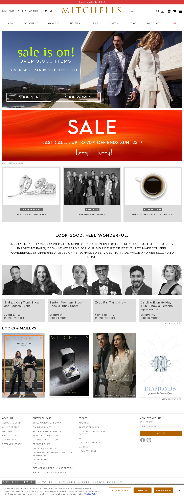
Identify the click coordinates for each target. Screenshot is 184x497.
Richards (8, 11)
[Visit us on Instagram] (148, 440)
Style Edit (85, 438)
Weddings (153, 24)
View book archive (171, 399)
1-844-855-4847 (87, 451)
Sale (174, 24)
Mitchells (92, 11)
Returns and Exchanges (47, 431)
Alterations (9, 440)
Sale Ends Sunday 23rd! (92, 2)
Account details (12, 423)
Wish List (7, 431)
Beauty (113, 24)
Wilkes (21, 11)
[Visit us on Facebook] (142, 440)
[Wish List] (175, 11)
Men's (94, 24)
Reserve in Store (12, 444)
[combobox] (141, 11)
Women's (53, 24)
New (10, 24)
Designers (30, 24)
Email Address (147, 422)
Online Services (42, 427)
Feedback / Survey (89, 443)
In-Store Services (89, 427)
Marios (34, 11)
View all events (173, 323)
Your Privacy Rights (120, 490)
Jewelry (75, 24)
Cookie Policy (90, 494)
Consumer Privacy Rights (47, 448)
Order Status (41, 464)
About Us (84, 423)
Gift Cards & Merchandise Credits (53, 468)
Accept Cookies (163, 490)
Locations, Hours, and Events (92, 433)
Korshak (47, 11)
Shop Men (29, 97)
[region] (92, 490)
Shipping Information (45, 440)
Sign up (160, 433)
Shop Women (78, 97)
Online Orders (10, 427)
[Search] (157, 11)
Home (132, 24)
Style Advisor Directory (47, 423)
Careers (83, 447)
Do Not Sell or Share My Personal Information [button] (53, 454)
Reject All (142, 490)
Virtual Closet (11, 436)
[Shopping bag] (180, 11)
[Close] (179, 490)
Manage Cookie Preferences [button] (49, 472)
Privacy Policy (41, 444)
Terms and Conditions (46, 436)
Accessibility (40, 460)
